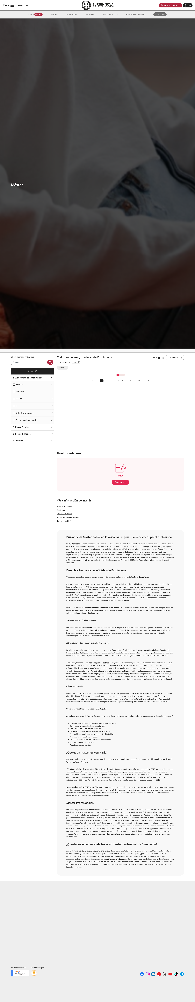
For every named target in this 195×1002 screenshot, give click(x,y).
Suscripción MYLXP (110, 14)
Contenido (61, 510)
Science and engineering (27, 420)
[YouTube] (170, 974)
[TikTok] (176, 974)
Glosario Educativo (64, 514)
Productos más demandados (68, 517)
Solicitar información (171, 5)
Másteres (54, 14)
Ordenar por (173, 357)
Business (20, 384)
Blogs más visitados (65, 506)
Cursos (35, 14)
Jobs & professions (24, 413)
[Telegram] (182, 974)
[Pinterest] (159, 974)
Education (20, 391)
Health (19, 399)
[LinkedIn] (153, 974)
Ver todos (120, 482)
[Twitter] (165, 974)
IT (17, 406)
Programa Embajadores (135, 14)
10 (139, 381)
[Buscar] (50, 362)
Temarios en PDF (64, 521)
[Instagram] (148, 974)
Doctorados (89, 14)
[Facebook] (142, 974)
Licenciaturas (71, 14)
